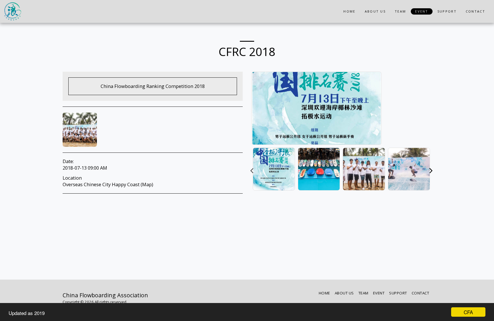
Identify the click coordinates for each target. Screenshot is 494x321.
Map (147, 184)
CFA (468, 312)
